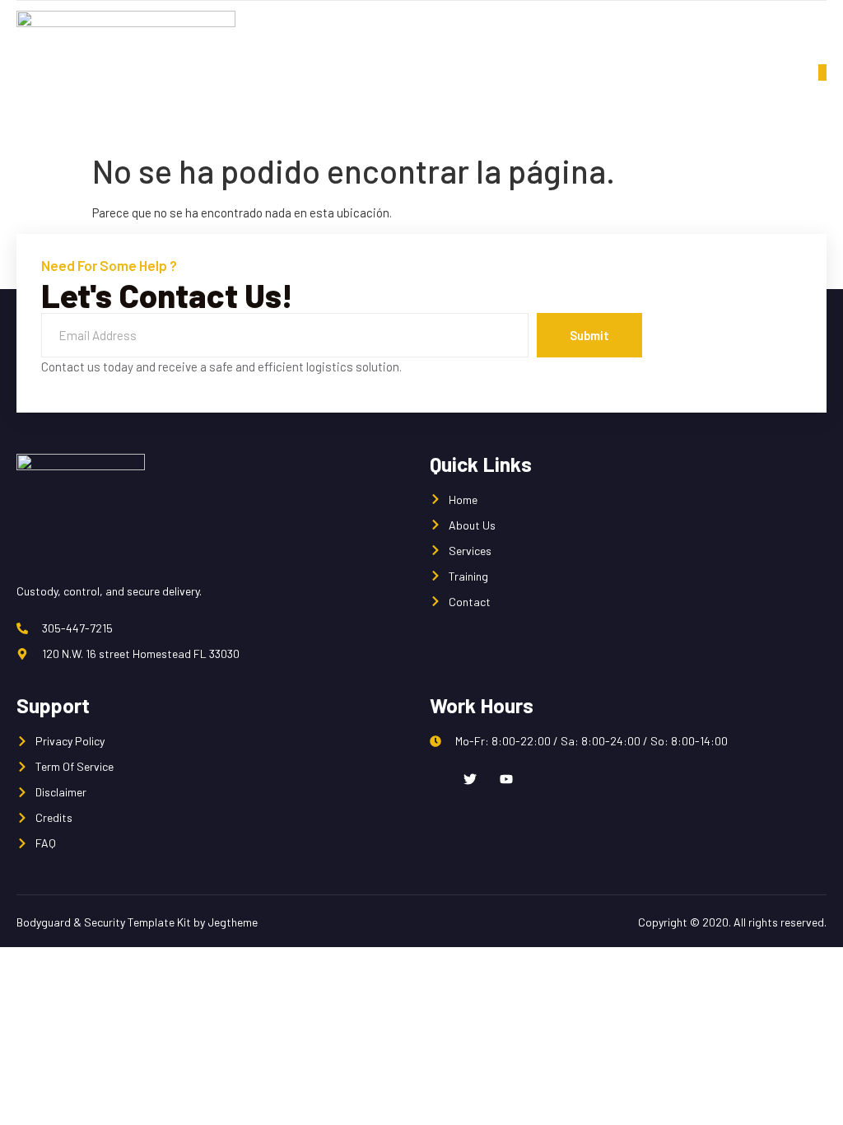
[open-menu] (822, 72)
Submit (589, 335)
